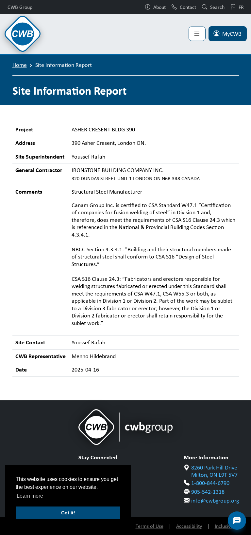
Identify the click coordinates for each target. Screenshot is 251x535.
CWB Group (20, 6)
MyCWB (232, 34)
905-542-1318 (208, 492)
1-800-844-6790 (210, 483)
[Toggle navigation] (197, 34)
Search (217, 6)
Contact (188, 6)
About (159, 6)
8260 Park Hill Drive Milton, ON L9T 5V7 (214, 471)
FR (241, 6)
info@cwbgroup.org (215, 501)
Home (19, 65)
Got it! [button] (68, 512)
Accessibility (189, 526)
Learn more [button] (30, 496)
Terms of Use (149, 526)
